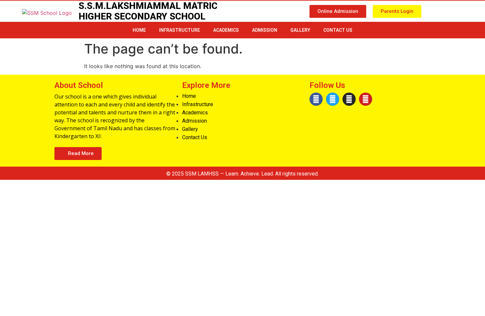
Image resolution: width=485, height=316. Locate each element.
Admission (264, 30)
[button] (337, 11)
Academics (226, 30)
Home (139, 30)
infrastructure (179, 30)
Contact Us (337, 30)
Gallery (300, 30)
